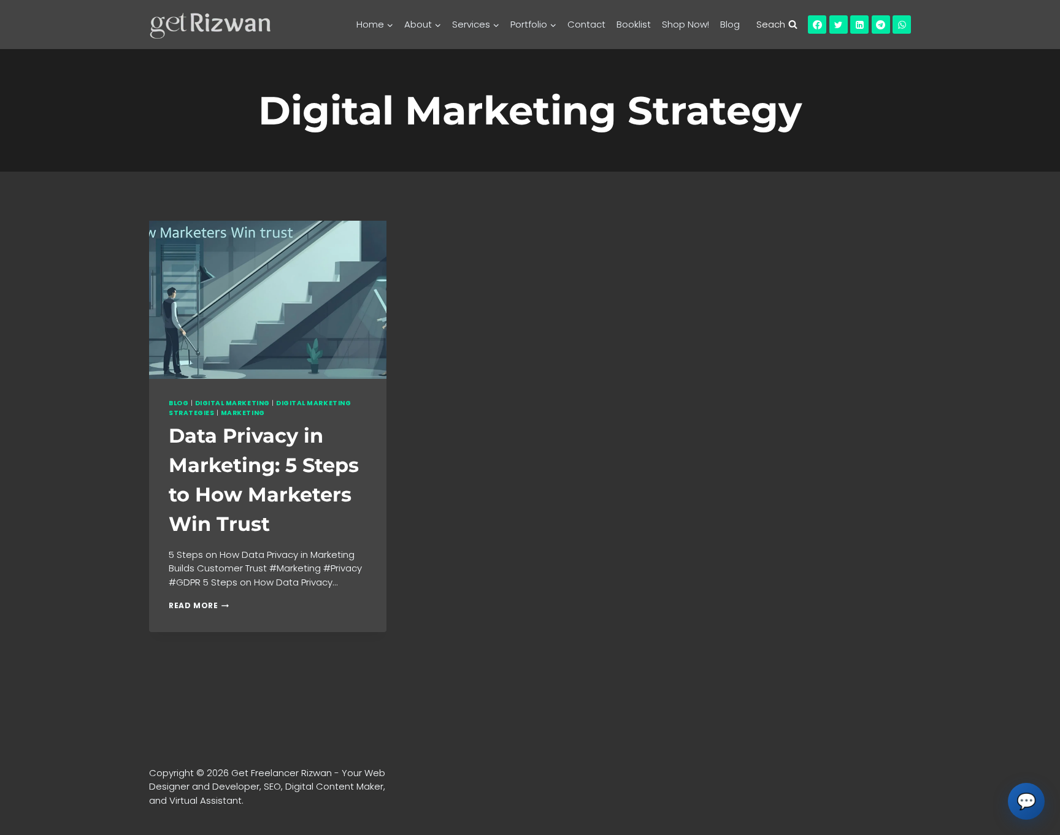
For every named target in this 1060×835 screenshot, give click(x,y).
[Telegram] (881, 24)
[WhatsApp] (902, 24)
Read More (199, 605)
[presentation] (267, 300)
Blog (730, 24)
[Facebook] (817, 24)
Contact (586, 24)
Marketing (243, 413)
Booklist (633, 24)
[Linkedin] (859, 24)
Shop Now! (685, 24)
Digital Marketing (232, 403)
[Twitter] (838, 24)
